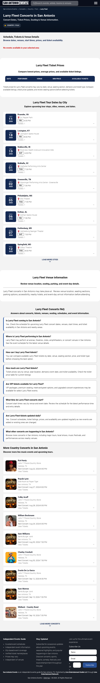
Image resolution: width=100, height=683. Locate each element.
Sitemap (47, 678)
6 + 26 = (70, 665)
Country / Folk (33, 9)
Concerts (22, 9)
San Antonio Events (10, 9)
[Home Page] (16, 3)
